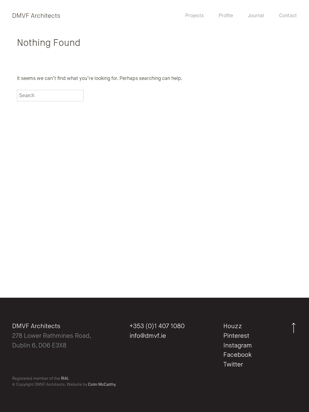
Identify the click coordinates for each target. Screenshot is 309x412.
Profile (226, 16)
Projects (194, 16)
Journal (256, 16)
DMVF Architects (36, 16)
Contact (288, 16)
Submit (92, 95)
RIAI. (65, 379)
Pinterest (236, 336)
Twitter (233, 365)
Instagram (237, 346)
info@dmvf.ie (147, 336)
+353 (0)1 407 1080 (157, 326)
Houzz (232, 326)
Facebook (237, 355)
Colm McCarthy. (102, 385)
